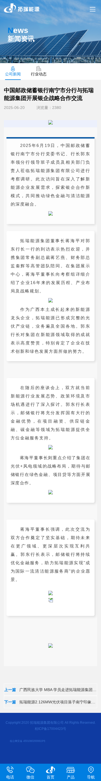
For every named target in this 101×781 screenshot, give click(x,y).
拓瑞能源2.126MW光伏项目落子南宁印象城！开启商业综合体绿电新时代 (50, 702)
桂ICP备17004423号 (50, 729)
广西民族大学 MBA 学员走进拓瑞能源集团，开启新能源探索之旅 (50, 689)
